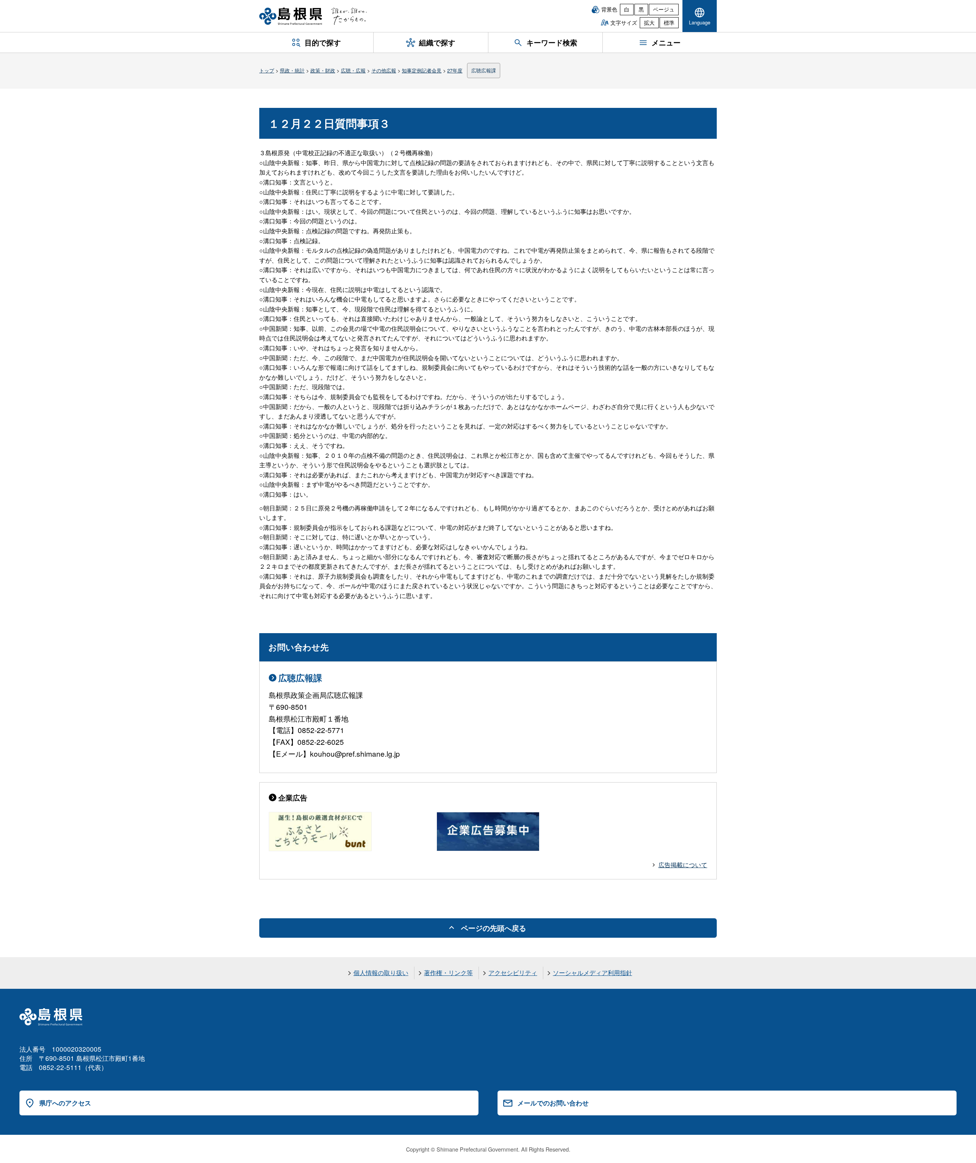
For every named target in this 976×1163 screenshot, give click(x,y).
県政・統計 (292, 70)
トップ (266, 70)
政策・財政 (322, 70)
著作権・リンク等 (448, 972)
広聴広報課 (483, 70)
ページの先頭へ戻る (493, 927)
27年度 (454, 70)
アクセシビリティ (512, 972)
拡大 (649, 22)
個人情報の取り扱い (380, 972)
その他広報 (383, 70)
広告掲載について (682, 864)
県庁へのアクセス (65, 1102)
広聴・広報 (353, 70)
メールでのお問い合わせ (553, 1102)
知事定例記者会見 (421, 70)
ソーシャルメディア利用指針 (592, 972)
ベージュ (663, 9)
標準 (669, 22)
